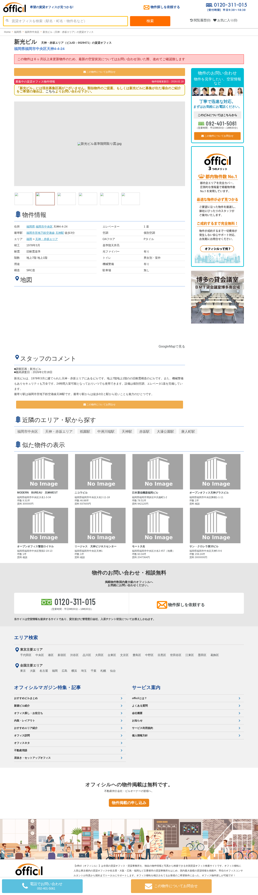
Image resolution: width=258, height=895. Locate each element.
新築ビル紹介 (22, 705)
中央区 (39, 655)
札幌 (103, 670)
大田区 (99, 655)
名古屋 (44, 670)
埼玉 (84, 670)
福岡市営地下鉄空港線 (40, 232)
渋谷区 (74, 655)
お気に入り (226, 20)
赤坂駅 (144, 431)
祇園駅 (85, 431)
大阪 (32, 670)
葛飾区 (214, 655)
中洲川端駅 (105, 431)
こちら (50, 91)
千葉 (93, 670)
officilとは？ (139, 698)
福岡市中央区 (44, 226)
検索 (150, 21)
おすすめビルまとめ (26, 698)
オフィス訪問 (22, 735)
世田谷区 (175, 655)
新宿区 (62, 655)
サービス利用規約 (142, 727)
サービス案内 (146, 687)
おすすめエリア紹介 (26, 727)
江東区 (189, 655)
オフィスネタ (22, 742)
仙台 (113, 670)
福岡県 (30, 226)
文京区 (124, 655)
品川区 (87, 655)
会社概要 (137, 713)
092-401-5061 (221, 123)
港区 (51, 655)
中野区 (149, 655)
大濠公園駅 (165, 431)
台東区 (112, 655)
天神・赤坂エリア (46, 239)
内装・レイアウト (24, 720)
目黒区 (162, 655)
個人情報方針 (140, 735)
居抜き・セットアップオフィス (32, 757)
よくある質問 (140, 705)
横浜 (74, 670)
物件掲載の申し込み (129, 803)
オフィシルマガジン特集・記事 (47, 687)
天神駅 (59, 232)
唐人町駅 (188, 431)
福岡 (29, 239)
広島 (64, 670)
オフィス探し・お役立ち (28, 713)
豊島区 (137, 655)
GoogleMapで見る (172, 346)
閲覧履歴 (201, 20)
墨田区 (202, 655)
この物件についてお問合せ (100, 71)
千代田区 (25, 655)
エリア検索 (26, 637)
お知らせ (137, 720)
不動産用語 (20, 750)
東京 (23, 670)
